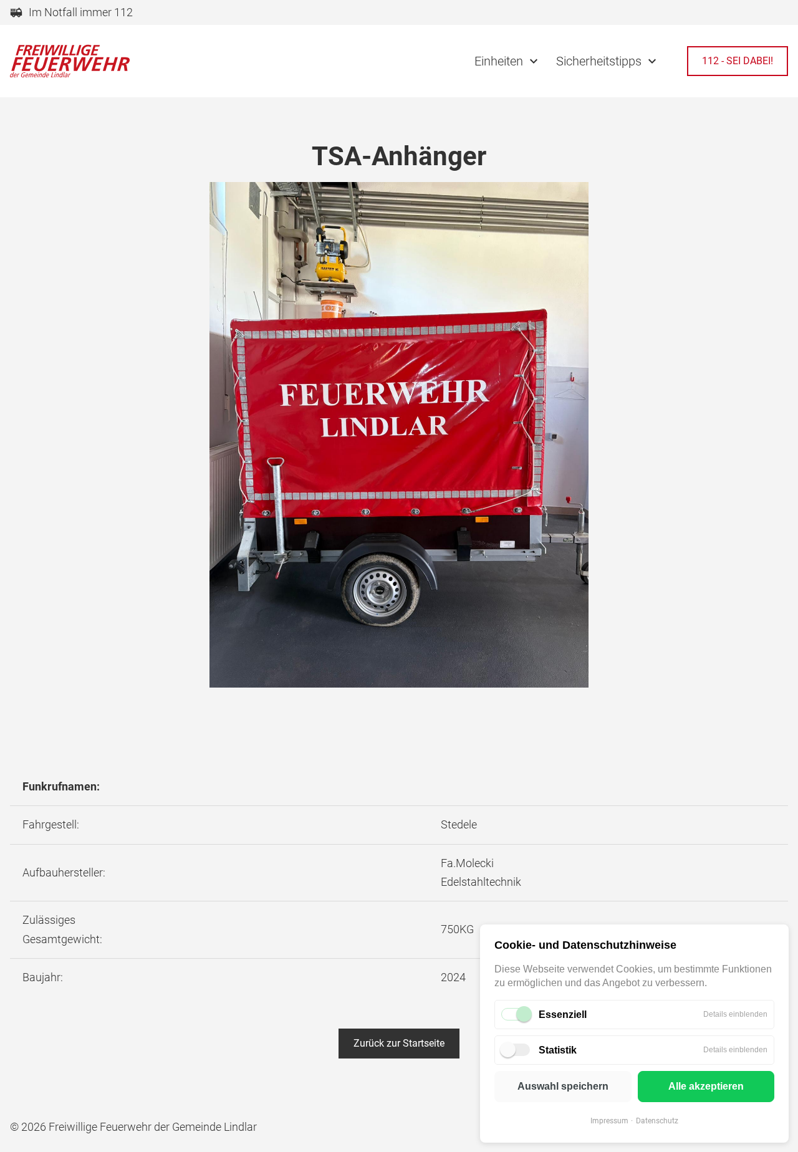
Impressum (609, 1120)
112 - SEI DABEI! (737, 61)
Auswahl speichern (562, 1086)
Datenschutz (657, 1120)
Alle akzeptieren (706, 1086)
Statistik (558, 1050)
